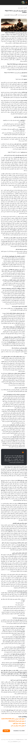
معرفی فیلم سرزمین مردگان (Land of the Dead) (13, 719)
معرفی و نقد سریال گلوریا (19, 723)
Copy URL (6, 730)
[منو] (26, 3)
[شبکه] (23, 2)
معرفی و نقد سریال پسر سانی (18, 726)
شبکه (25, 8)
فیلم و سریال (20, 8)
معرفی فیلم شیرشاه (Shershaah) (17, 721)
